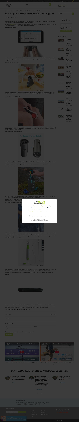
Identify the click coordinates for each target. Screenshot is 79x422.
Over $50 (43, 203)
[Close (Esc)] (56, 199)
